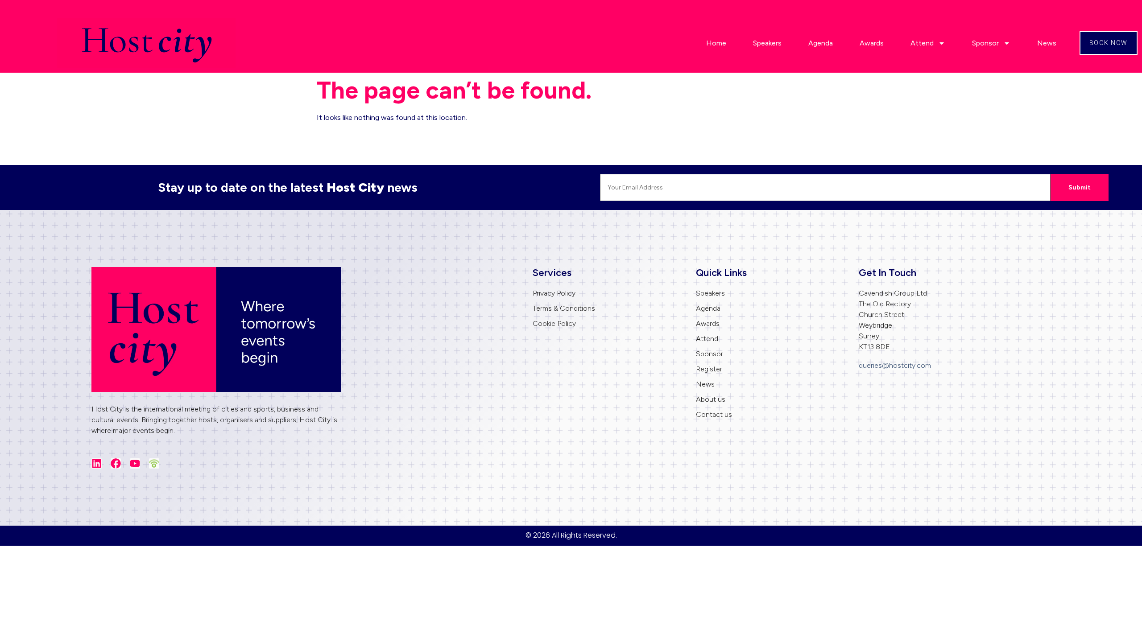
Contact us (714, 414)
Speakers (767, 43)
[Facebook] (116, 463)
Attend (922, 43)
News (1046, 43)
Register (709, 369)
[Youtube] (135, 463)
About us (710, 399)
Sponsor (985, 43)
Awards (872, 43)
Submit (1079, 187)
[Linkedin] (96, 463)
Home (716, 43)
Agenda (820, 43)
